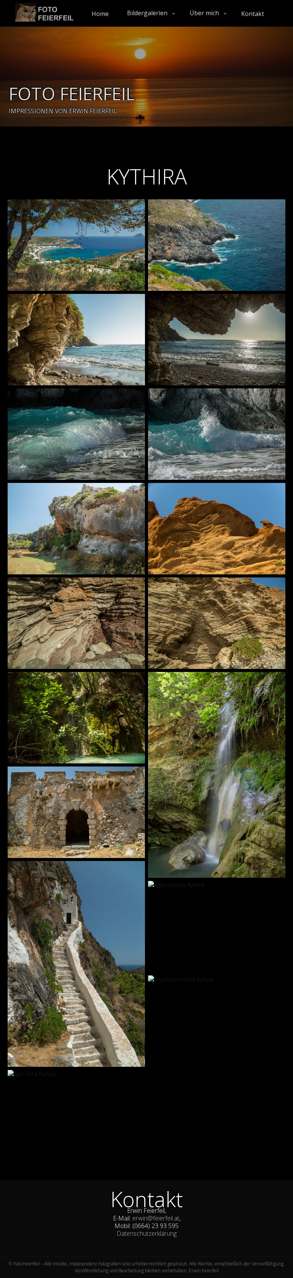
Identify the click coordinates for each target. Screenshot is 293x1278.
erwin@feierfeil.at (155, 1218)
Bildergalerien (147, 13)
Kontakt (252, 14)
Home (100, 14)
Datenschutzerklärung (147, 1233)
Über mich (204, 13)
